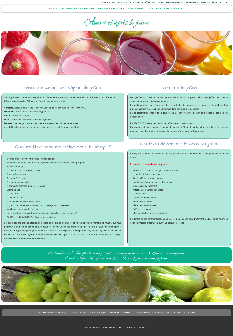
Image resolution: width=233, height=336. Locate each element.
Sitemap (191, 313)
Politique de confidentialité (84, 313)
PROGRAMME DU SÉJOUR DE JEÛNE (77, 9)
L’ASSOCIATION (108, 2)
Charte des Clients (162, 313)
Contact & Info (179, 313)
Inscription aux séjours (111, 9)
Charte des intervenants (143, 313)
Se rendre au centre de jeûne (201, 2)
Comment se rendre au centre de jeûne (54, 313)
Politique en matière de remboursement (113, 313)
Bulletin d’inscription (170, 2)
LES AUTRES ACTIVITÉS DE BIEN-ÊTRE (165, 9)
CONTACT (224, 2)
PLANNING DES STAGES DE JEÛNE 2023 (136, 2)
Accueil (53, 9)
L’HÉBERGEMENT (136, 9)
